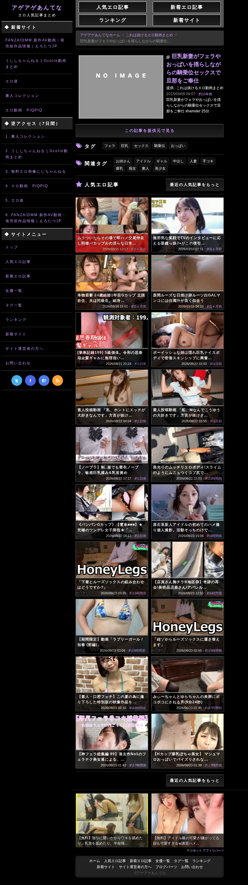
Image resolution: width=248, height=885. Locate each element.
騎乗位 (159, 146)
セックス (141, 146)
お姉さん (123, 161)
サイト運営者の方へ (24, 349)
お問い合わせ (18, 363)
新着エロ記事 (18, 276)
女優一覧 (13, 291)
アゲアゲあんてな (37, 11)
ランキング (16, 320)
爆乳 (119, 168)
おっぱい (178, 146)
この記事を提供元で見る (150, 130)
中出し (178, 161)
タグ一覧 (13, 305)
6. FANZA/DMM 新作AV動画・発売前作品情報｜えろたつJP (35, 218)
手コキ (208, 161)
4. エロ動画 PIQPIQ (26, 186)
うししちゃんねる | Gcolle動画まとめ (36, 64)
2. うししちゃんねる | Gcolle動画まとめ (36, 154)
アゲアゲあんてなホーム (100, 35)
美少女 (160, 168)
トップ (11, 247)
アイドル (143, 161)
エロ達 (11, 81)
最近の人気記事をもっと (195, 184)
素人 (145, 168)
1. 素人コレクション (25, 136)
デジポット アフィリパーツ (205, 850)
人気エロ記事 (18, 262)
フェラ (109, 146)
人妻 (193, 161)
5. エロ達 (14, 200)
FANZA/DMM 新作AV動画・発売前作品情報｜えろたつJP (35, 43)
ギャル (161, 161)
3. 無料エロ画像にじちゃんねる (35, 171)
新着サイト (16, 334)
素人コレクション (22, 96)
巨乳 (124, 146)
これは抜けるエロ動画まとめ (149, 35)
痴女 (132, 168)
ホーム (94, 861)
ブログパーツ (166, 867)
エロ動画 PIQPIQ (23, 110)
